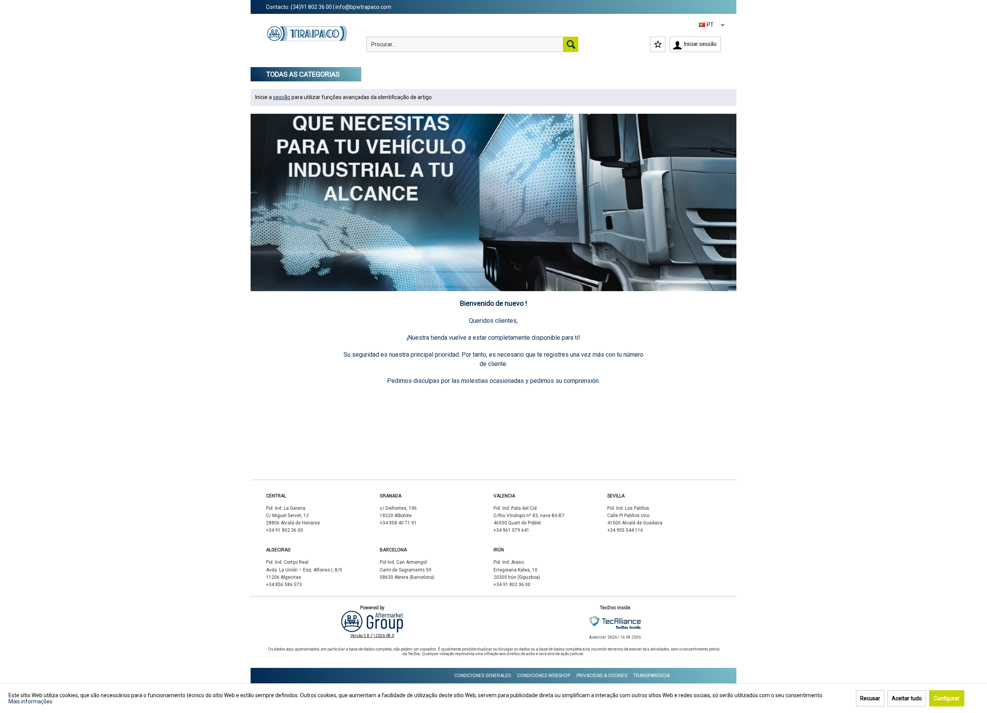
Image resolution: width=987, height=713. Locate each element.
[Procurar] (570, 44)
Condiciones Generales (482, 675)
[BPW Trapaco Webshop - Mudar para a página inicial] (307, 40)
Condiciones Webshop (543, 675)
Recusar (870, 698)
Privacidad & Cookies (601, 675)
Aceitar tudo (907, 698)
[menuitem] (472, 44)
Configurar (947, 698)
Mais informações (30, 701)
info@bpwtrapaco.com (363, 7)
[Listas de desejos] (657, 44)
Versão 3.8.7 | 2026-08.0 (372, 636)
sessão (281, 97)
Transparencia (651, 675)
